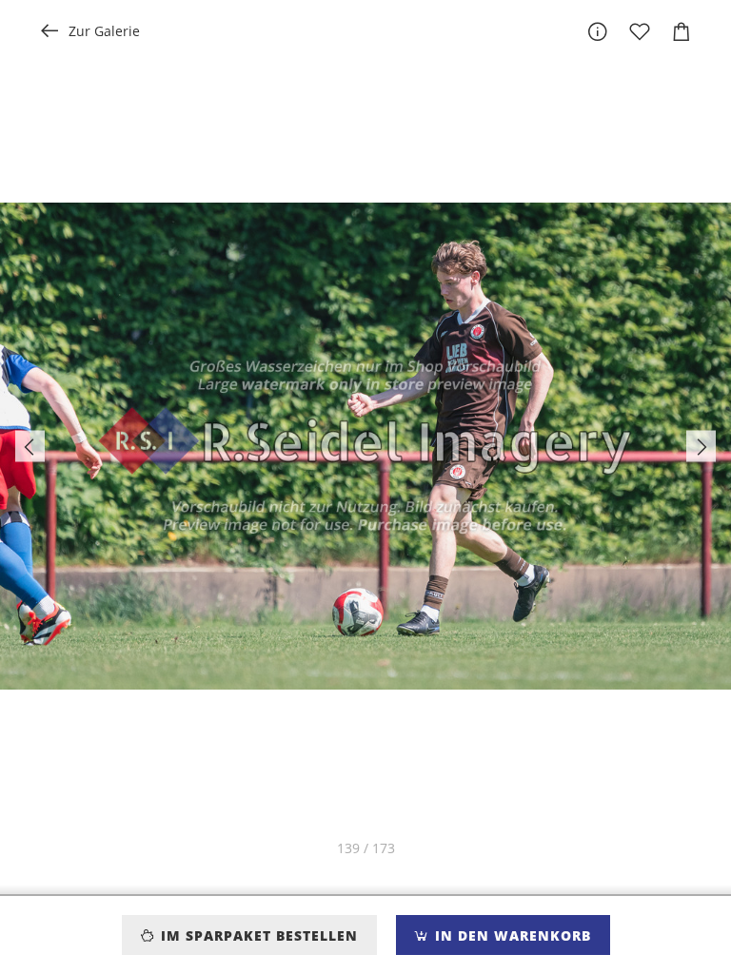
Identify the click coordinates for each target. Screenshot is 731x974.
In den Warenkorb (510, 935)
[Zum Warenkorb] (681, 31)
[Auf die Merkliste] (639, 31)
